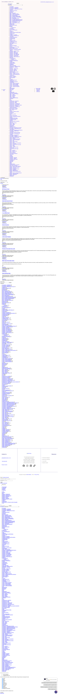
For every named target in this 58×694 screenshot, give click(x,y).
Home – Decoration (13, 65)
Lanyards (11, 79)
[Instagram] (55, 89)
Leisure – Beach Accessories (14, 83)
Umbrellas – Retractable (14, 159)
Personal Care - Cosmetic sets (7, 378)
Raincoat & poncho (5, 388)
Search (18, 3)
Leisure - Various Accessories (7, 361)
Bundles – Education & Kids (6, 495)
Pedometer (11, 98)
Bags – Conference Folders (14, 13)
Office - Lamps (4, 369)
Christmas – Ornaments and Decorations (8, 537)
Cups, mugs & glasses (5, 319)
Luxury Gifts (4, 487)
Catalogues (11, 31)
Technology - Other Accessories (7, 405)
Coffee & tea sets (12, 40)
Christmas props (4, 315)
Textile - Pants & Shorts (6, 413)
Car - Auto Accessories (5, 307)
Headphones (4, 339)
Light (10, 87)
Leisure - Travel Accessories (6, 360)
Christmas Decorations (13, 37)
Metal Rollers (4, 588)
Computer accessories (13, 41)
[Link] (34, 466)
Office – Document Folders (14, 93)
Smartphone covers (13, 119)
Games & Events (12, 63)
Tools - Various (4, 423)
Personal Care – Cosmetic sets (15, 103)
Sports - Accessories (5, 397)
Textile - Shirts (4, 417)
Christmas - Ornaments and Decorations (8, 313)
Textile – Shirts (12, 145)
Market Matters (29, 474)
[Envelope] (53, 91)
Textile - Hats (4, 412)
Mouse (11, 90)
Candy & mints (12, 29)
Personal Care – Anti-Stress (6, 600)
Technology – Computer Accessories (15, 127)
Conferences (14, 27)
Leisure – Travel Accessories (14, 85)
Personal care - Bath (5, 377)
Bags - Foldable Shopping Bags (7, 293)
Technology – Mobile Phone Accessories (8, 628)
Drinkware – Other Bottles (14, 52)
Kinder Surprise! (5, 224)
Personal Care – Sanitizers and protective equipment (15, 107)
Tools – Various (4, 647)
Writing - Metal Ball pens (6, 442)
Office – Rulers (12, 96)
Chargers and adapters (13, 34)
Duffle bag (11, 57)
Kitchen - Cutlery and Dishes (6, 349)
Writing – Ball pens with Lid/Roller (15, 166)
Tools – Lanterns (12, 150)
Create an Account (6, 477)
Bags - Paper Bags (5, 295)
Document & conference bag (6, 323)
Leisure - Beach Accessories (6, 358)
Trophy (11, 155)
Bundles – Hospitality (5, 498)
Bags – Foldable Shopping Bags (15, 16)
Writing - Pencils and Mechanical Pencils (8, 443)
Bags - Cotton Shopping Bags (7, 292)
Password (2, 480)
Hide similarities (5, 674)
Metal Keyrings (12, 88)
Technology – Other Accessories (15, 132)
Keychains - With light (5, 346)
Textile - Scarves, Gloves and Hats (7, 416)
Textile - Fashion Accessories (7, 411)
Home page (2, 178)
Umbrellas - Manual (5, 430)
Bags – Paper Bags (5, 519)
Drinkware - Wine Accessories (7, 332)
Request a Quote (4, 464)
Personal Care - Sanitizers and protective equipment (10, 381)
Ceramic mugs (12, 33)
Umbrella (3, 427)
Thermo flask (4, 419)
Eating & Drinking (12, 58)
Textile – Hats (12, 140)
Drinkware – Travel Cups (14, 55)
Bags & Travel (12, 23)
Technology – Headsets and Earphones (16, 130)
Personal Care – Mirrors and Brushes (8, 604)
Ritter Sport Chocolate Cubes (8, 260)
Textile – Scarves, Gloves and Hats (15, 144)
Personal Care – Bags (13, 101)
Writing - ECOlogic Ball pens (6, 440)
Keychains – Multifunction (14, 68)
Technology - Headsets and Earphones (8, 403)
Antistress (11, 9)
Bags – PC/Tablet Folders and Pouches (16, 19)
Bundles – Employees (5, 496)
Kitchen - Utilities (5, 351)
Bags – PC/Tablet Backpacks (14, 18)
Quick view (4, 186)
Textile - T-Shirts (4, 418)
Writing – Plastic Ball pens (14, 173)
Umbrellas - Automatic (5, 429)
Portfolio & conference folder (14, 111)
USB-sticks (11, 160)
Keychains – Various (13, 69)
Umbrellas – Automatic (13, 157)
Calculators (11, 28)
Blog (3, 493)
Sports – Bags (12, 123)
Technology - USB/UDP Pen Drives (8, 408)
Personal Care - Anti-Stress (6, 376)
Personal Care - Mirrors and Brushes (8, 380)
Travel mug (11, 154)
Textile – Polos (12, 142)
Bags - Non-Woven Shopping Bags (7, 294)
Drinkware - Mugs (5, 327)
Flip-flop (11, 61)
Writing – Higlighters (13, 169)
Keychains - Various (5, 345)
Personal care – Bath (13, 102)
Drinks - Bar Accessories (6, 325)
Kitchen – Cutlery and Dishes (14, 73)
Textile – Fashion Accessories (14, 139)
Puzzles (11, 113)
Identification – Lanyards (14, 67)
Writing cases (12, 175)
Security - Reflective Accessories (7, 390)
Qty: (2, 193)
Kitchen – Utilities (5, 575)
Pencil (11, 100)
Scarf (10, 114)
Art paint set (12, 11)
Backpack (11, 12)
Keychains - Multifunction (6, 344)
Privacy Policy (36, 474)
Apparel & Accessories (13, 10)
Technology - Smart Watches (6, 406)
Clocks (11, 39)
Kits (10, 78)
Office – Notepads (12, 95)
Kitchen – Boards (12, 72)
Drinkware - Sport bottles (6, 329)
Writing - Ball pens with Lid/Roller (7, 438)
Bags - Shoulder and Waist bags (7, 298)
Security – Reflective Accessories (15, 116)
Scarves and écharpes (13, 115)
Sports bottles (12, 125)
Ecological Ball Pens (5, 335)
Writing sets (12, 176)
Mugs (11, 91)
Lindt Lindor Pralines (6, 236)
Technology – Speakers (13, 135)
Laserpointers (12, 82)
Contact (3, 500)
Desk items (11, 43)
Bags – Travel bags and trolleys (15, 22)
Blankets (3, 303)
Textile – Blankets (12, 138)
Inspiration (4, 488)
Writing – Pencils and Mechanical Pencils (8, 667)
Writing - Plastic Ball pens (6, 444)
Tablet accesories (5, 401)
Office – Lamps (12, 94)
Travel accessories (13, 152)
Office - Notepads (5, 370)
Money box (11, 89)
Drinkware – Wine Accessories (15, 56)
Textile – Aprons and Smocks (14, 137)
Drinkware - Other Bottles (6, 328)
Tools (10, 149)
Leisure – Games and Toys (6, 583)
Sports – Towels (12, 124)
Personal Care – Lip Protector (14, 104)
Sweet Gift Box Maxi (6, 273)
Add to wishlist (4, 195)
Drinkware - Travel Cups (6, 331)
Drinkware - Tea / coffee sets (6, 330)
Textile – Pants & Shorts (13, 141)
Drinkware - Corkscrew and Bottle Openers (9, 326)
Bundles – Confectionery (6, 494)
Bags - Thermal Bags (5, 299)
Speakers (11, 120)
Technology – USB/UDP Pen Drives (15, 136)
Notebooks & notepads (6, 368)
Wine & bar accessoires (13, 165)
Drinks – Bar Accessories (14, 48)
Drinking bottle (12, 47)
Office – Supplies (5, 596)
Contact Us (4, 490)
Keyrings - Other (4, 347)
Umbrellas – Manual (13, 158)
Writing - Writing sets (5, 445)
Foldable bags (12, 62)
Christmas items (4, 314)
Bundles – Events (5, 497)
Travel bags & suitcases (13, 153)
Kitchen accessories (13, 76)
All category (12, 6)
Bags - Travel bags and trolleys (7, 300)
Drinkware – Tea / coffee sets (14, 54)
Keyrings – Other (12, 71)
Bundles (11, 26)
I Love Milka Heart (6, 212)
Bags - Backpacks (5, 290)
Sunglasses (4, 400)
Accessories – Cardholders (14, 7)
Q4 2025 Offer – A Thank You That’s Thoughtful (9, 502)
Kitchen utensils (12, 77)
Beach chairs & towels (13, 25)
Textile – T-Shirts (12, 146)
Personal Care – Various (14, 108)
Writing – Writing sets (13, 174)
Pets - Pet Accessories (5, 383)
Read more (4, 218)
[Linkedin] (31, 466)
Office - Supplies (4, 372)
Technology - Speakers (6, 407)
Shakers (11, 117)
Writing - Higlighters (5, 441)
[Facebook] (52, 89)
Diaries (11, 44)
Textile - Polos (4, 414)
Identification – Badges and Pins (15, 66)
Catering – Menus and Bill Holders (15, 32)
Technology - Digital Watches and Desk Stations (10, 402)
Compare (8, 195)
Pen (10, 99)
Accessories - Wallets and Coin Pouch (8, 286)
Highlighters (12, 64)
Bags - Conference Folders (6, 291)
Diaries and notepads (13, 45)
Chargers (3, 311)
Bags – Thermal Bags (5, 523)
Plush (11, 110)
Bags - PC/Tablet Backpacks (6, 296)
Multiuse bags (12, 92)
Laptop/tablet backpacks (14, 81)
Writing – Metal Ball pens (14, 170)
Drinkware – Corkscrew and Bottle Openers (9, 550)
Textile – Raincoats (13, 143)
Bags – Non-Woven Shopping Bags (8, 518)
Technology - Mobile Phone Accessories (8, 404)
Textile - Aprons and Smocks (6, 409)
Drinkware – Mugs (13, 51)
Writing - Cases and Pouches (7, 439)
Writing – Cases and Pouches (14, 167)
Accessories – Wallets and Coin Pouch (8, 510)
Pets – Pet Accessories (13, 109)
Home (3, 491)
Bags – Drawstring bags (13, 15)
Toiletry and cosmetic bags (14, 148)
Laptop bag (11, 80)
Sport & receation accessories (14, 121)
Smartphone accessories (14, 118)
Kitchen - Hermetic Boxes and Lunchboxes (9, 350)
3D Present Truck (5, 189)
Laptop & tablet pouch (5, 355)
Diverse (11, 46)
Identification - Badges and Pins (7, 342)
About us (3, 492)
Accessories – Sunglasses (14, 8)
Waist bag (11, 161)
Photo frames (4, 384)
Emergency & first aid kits (14, 60)
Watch (11, 163)
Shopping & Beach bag (6, 392)
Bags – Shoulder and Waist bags (15, 21)
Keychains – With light (13, 70)
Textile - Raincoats (5, 415)
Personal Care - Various (6, 382)
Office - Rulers (4, 371)
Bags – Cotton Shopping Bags (14, 14)
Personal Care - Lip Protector (7, 379)
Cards (11, 30)
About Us (3, 489)
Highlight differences (6, 675)
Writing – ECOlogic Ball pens (14, 168)
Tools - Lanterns (4, 422)
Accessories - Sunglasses (6, 285)
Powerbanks (12, 112)
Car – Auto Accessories (6, 531)
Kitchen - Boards (5, 348)
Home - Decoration (5, 341)
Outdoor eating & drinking (14, 97)
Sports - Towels (4, 398)
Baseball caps (12, 24)
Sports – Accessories (13, 122)
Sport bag (3, 396)
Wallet (11, 162)
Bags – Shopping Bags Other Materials (16, 20)
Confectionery (12, 42)
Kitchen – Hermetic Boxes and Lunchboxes (9, 574)
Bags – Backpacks (5, 514)
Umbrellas (11, 156)
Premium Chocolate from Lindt (8, 248)
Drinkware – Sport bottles (14, 53)
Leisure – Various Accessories (14, 86)
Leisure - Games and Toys (6, 359)
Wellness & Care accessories (14, 164)
